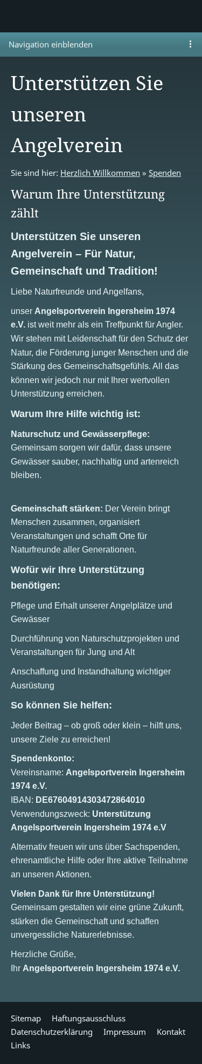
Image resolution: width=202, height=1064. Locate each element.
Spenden (165, 172)
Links (20, 1045)
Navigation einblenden (51, 44)
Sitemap (26, 1018)
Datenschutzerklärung (52, 1031)
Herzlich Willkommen (100, 172)
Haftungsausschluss (89, 1018)
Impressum (124, 1031)
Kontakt (171, 1031)
